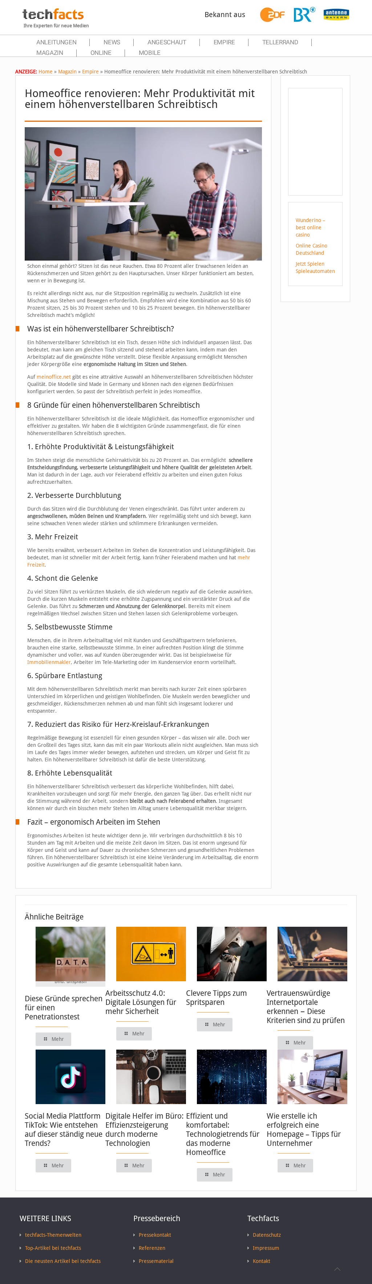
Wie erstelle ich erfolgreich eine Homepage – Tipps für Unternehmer (304, 1129)
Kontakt (261, 1261)
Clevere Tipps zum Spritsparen (216, 998)
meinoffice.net (54, 377)
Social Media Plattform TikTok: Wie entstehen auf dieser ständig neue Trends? (63, 1129)
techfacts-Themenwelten (53, 1235)
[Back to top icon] (337, 1269)
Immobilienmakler (49, 662)
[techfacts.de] (53, 17)
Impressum (266, 1248)
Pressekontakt (155, 1235)
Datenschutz (267, 1235)
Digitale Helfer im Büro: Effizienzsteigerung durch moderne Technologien (144, 1129)
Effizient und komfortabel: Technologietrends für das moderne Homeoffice (222, 1134)
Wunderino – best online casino (310, 227)
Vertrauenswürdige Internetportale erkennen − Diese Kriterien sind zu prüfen (306, 1007)
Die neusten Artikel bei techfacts (63, 1261)
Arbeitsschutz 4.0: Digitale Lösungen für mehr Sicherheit (140, 1002)
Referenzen (152, 1248)
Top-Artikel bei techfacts (53, 1248)
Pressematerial (156, 1261)
